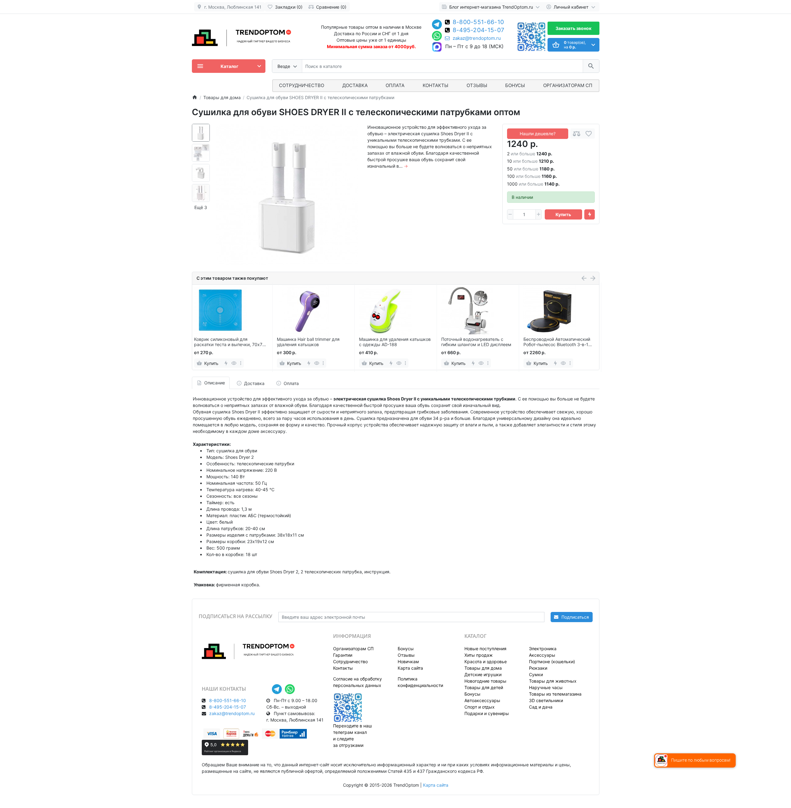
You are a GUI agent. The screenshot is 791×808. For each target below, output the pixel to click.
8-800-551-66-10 (478, 22)
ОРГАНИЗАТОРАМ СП (567, 85)
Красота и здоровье (485, 661)
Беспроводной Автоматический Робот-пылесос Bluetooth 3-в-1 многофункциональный (556, 342)
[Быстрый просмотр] (234, 363)
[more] (241, 363)
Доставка (355, 85)
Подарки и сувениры (486, 713)
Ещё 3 (200, 207)
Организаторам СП (353, 648)
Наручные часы (546, 687)
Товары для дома (483, 668)
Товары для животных (553, 681)
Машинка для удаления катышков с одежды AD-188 (395, 342)
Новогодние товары (485, 681)
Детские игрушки (482, 674)
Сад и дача (540, 707)
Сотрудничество (350, 661)
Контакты (435, 85)
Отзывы (477, 85)
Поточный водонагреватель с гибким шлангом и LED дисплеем (476, 342)
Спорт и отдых (479, 707)
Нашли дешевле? (538, 133)
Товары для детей (483, 687)
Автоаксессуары (482, 700)
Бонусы (515, 85)
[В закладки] (588, 133)
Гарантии (342, 655)
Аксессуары (542, 655)
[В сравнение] (576, 133)
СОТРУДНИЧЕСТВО (301, 85)
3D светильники (546, 700)
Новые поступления (485, 648)
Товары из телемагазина (555, 694)
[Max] (437, 47)
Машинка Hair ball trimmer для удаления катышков (308, 342)
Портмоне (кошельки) (552, 661)
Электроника (542, 648)
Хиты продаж (478, 655)
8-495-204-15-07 (479, 30)
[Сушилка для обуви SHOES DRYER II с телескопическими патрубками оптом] (287, 194)
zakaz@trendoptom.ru (477, 38)
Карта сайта (410, 668)
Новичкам (408, 661)
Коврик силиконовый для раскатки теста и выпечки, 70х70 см (229, 342)
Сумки (536, 674)
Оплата (395, 85)
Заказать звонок (573, 28)
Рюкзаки (538, 668)
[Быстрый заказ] (589, 214)
